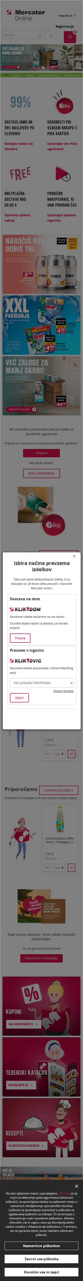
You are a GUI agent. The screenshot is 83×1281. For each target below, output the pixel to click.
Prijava (20, 638)
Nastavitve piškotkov (41, 1245)
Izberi (19, 697)
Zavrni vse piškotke (42, 1259)
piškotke (64, 1193)
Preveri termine (63, 691)
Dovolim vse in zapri (41, 1272)
